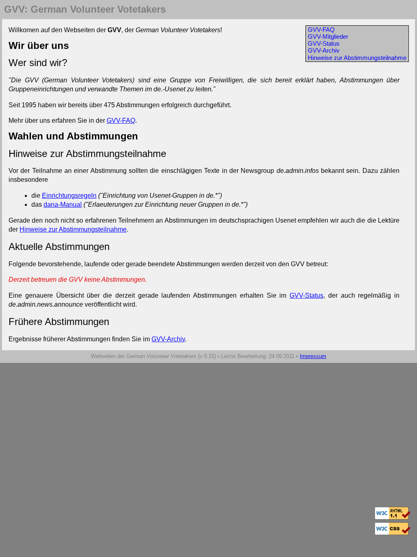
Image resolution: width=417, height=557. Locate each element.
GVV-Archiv (324, 50)
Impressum (313, 356)
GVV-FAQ (321, 29)
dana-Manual (63, 204)
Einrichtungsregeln (69, 195)
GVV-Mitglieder (328, 36)
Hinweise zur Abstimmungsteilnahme (357, 57)
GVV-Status (324, 43)
